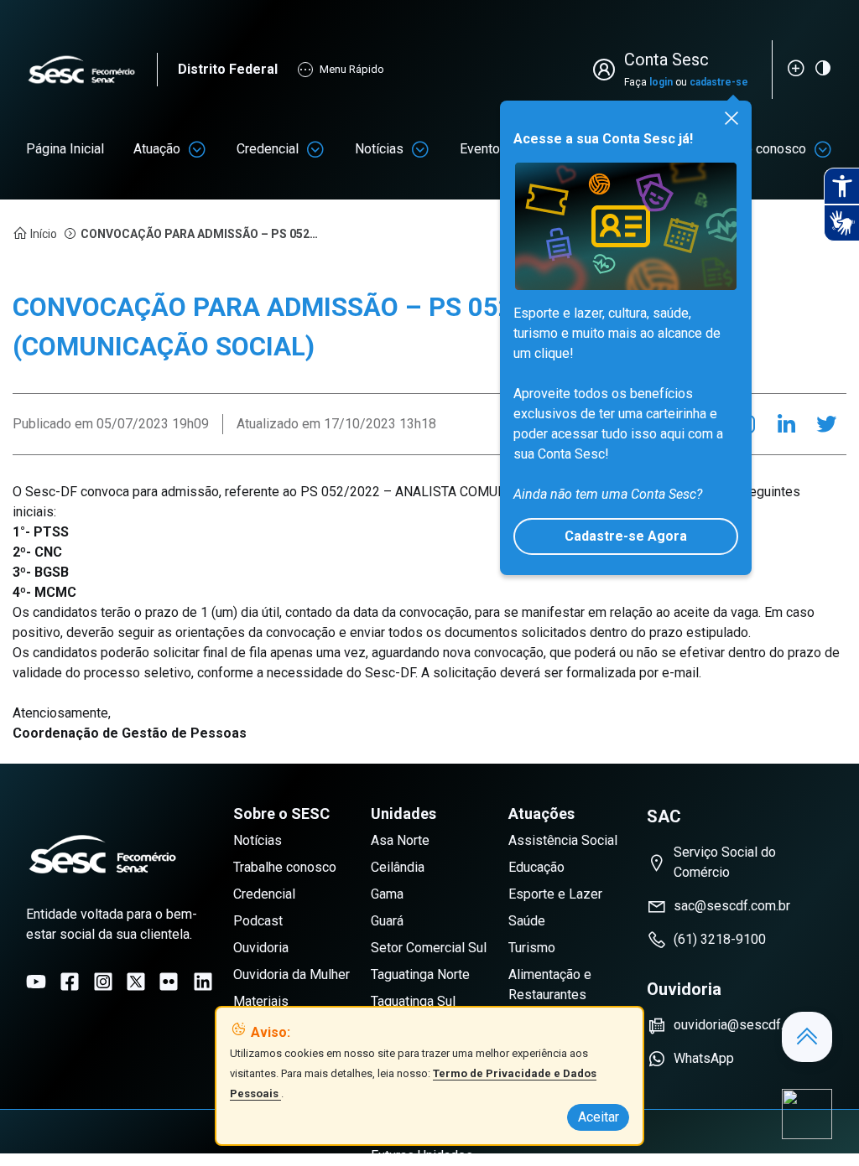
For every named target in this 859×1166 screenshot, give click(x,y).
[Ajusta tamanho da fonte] (796, 68)
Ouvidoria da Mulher (291, 974)
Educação (536, 867)
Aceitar (598, 1117)
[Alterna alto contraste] (823, 68)
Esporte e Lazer (555, 894)
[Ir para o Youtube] (36, 982)
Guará (387, 921)
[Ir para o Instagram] (103, 982)
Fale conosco (766, 149)
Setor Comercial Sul (429, 948)
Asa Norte (400, 840)
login (661, 82)
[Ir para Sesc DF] (91, 70)
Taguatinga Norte (420, 974)
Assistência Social (562, 840)
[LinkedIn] (786, 424)
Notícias (379, 149)
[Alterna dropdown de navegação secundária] (197, 149)
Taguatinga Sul (413, 1001)
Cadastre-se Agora (626, 536)
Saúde (526, 921)
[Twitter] (826, 424)
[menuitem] (65, 149)
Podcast (258, 921)
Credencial (268, 149)
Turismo (531, 948)
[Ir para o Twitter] (136, 981)
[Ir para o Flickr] (169, 982)
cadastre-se (719, 82)
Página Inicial (65, 149)
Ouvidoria (261, 948)
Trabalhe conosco (284, 867)
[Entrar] (607, 69)
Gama (387, 894)
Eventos (484, 149)
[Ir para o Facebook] (70, 982)
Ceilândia (397, 867)
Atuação (156, 149)
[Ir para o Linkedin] (203, 982)
